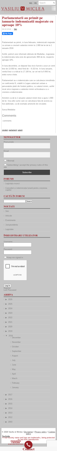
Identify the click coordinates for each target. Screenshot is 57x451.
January (15, 387)
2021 (10, 322)
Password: (8, 249)
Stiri (15, 29)
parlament (13, 130)
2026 (10, 299)
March (14, 378)
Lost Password (10, 290)
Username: (8, 242)
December (16, 337)
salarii (20, 130)
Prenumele (9, 142)
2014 (10, 408)
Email (6, 151)
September (16, 351)
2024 (10, 308)
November (16, 342)
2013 (10, 413)
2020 (10, 326)
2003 (10, 422)
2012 (10, 417)
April (14, 374)
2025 (10, 304)
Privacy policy (41, 432)
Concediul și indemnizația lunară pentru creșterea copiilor (26, 189)
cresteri (5, 130)
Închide (6, 436)
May (14, 369)
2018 (11, 336)
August (15, 356)
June (14, 365)
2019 (10, 331)
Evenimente (10, 220)
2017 (10, 395)
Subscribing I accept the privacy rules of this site (26, 166)
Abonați (10, 160)
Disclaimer (28, 432)
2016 (10, 399)
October (15, 347)
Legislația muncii (12, 183)
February (15, 383)
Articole (8, 216)
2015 (10, 404)
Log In (7, 286)
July (13, 360)
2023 (10, 313)
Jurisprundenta (11, 225)
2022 (10, 317)
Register (7, 288)
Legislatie (9, 229)
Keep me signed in (15, 257)
